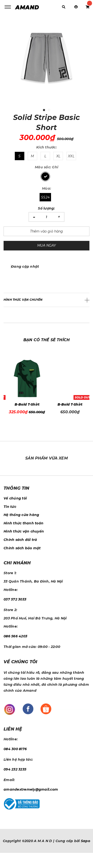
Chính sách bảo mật (22, 548)
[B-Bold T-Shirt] (25, 378)
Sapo (85, 841)
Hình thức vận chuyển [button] (23, 299)
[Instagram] (10, 709)
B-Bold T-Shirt (25, 404)
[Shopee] (46, 708)
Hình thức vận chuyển (24, 531)
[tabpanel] (46, 61)
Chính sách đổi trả (20, 540)
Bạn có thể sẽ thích (46, 340)
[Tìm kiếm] (63, 7)
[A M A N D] (28, 7)
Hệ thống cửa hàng (21, 515)
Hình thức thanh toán (23, 523)
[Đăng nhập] (76, 7)
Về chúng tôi (15, 498)
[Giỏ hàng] (87, 7)
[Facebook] (28, 708)
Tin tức (10, 506)
